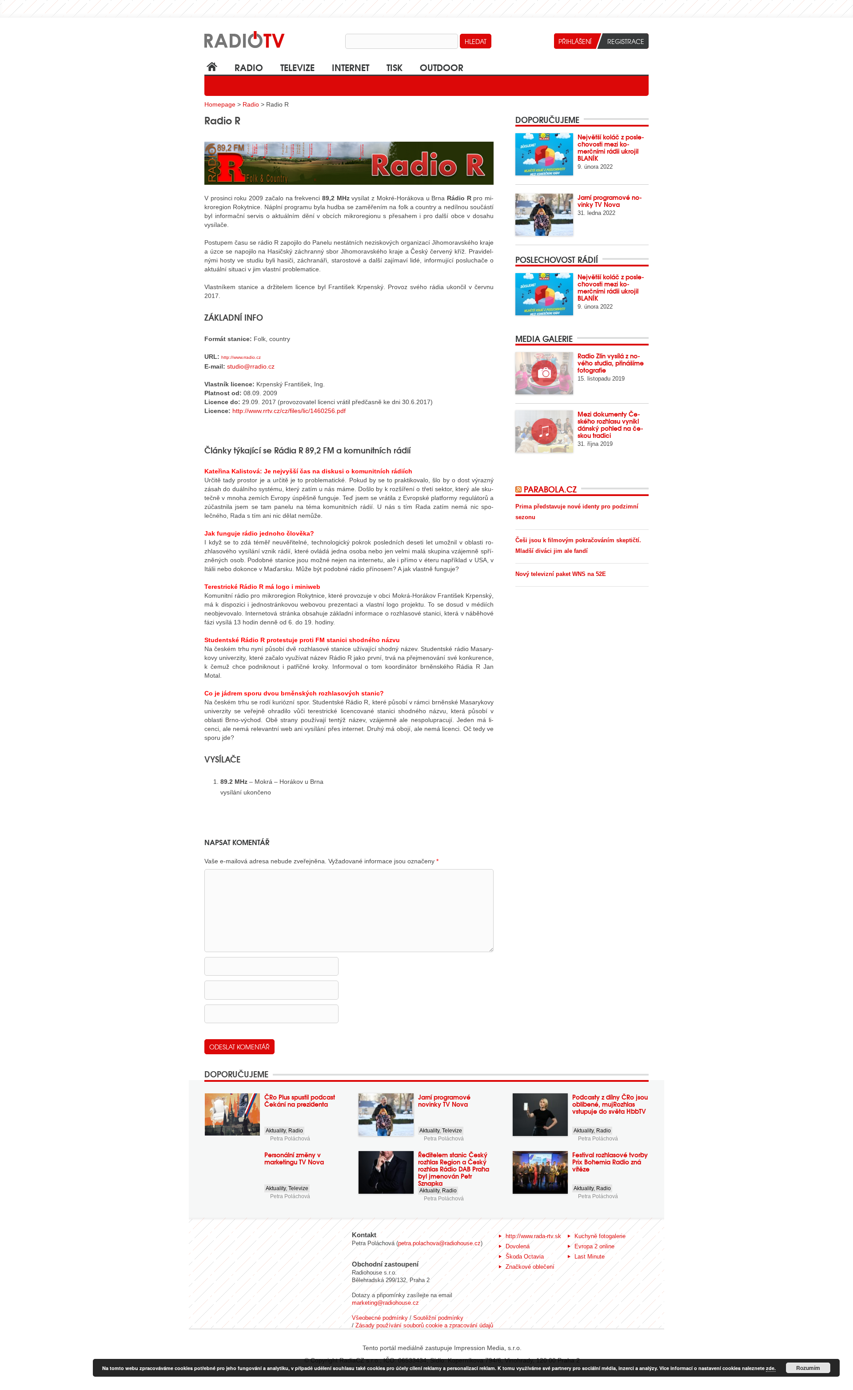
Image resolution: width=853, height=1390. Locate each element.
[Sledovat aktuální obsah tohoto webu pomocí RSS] (519, 489)
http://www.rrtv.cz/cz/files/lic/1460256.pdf (289, 410)
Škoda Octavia (525, 1256)
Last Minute (589, 1256)
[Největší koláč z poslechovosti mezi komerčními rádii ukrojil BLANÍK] (544, 154)
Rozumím (808, 1368)
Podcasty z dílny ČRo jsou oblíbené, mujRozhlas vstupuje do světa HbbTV (610, 1104)
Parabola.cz (550, 489)
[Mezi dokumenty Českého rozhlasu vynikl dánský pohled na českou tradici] (544, 431)
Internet (350, 67)
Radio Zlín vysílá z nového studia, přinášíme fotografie (611, 363)
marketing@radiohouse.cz (385, 1302)
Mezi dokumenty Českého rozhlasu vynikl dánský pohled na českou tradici (610, 424)
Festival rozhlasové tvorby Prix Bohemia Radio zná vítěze (610, 1162)
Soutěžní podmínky (438, 1318)
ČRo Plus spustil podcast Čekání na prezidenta (299, 1100)
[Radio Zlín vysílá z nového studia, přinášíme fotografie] (544, 373)
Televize (297, 67)
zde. (771, 1368)
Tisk (395, 67)
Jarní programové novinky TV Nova (610, 200)
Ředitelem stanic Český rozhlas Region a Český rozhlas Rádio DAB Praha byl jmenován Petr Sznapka (453, 1169)
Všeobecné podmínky (380, 1318)
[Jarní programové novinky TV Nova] (544, 215)
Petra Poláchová (290, 1139)
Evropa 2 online (594, 1246)
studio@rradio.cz (251, 366)
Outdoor (441, 67)
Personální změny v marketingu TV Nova (294, 1158)
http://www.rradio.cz (241, 357)
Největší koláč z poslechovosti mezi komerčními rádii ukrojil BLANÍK (611, 147)
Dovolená (518, 1246)
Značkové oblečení (530, 1266)
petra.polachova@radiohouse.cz (439, 1243)
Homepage (219, 104)
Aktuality (276, 1131)
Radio (249, 67)
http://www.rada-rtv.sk (533, 1236)
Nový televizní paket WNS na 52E (560, 574)
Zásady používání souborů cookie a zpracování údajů (424, 1325)
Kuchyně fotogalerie (600, 1236)
